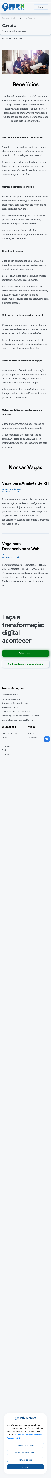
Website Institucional (11, 695)
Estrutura (6, 746)
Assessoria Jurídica (10, 707)
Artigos (31, 733)
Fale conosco (25, 653)
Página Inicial (8, 18)
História (5, 737)
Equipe (5, 750)
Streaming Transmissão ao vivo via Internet (20, 716)
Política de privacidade (25, 1452)
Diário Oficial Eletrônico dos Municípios (18, 720)
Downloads (32, 737)
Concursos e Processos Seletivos (16, 711)
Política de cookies (25, 1445)
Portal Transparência (11, 699)
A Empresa (30, 18)
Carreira (5, 754)
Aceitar (25, 1467)
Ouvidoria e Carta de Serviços (15, 703)
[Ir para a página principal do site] (13, 7)
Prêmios (5, 742)
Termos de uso (25, 1460)
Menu (40, 7)
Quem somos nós (9, 733)
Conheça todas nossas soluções (25, 664)
